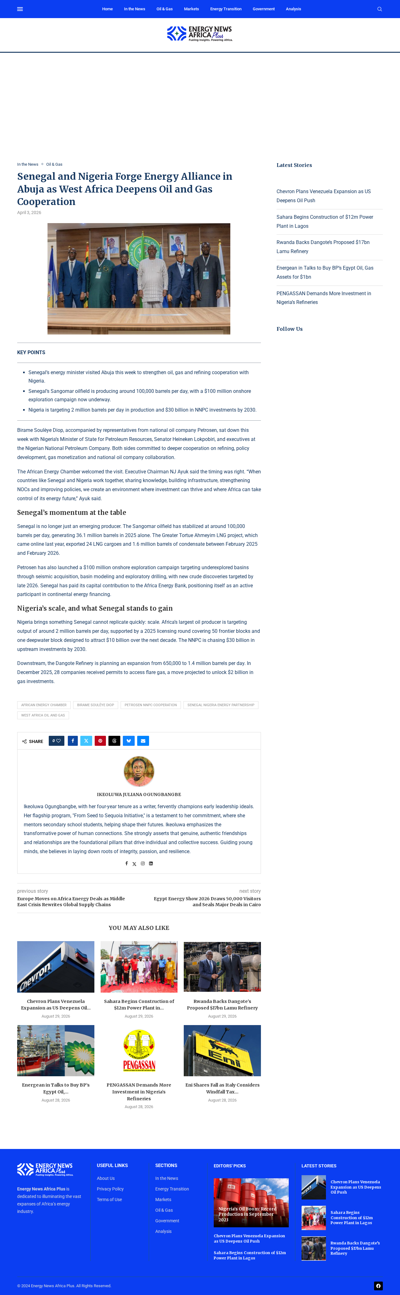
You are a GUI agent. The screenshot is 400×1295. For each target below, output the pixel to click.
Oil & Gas (165, 9)
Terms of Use (109, 1199)
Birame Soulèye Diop (95, 705)
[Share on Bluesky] (129, 741)
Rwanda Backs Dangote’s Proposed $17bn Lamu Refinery (355, 1248)
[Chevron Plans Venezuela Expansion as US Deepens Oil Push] (55, 966)
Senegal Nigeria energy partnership (221, 705)
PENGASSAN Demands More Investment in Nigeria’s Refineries (139, 1091)
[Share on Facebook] (73, 741)
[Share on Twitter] (86, 741)
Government (264, 9)
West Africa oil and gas (43, 715)
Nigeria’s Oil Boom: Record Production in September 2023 (247, 1214)
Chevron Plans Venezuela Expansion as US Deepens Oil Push (249, 1239)
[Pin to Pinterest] (100, 741)
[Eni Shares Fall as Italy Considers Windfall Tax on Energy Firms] (222, 1050)
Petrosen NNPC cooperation (151, 705)
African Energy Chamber (44, 705)
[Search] (380, 9)
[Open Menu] (20, 9)
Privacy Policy (110, 1189)
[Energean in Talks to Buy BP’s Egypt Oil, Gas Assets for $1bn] (55, 1050)
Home (107, 9)
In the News (134, 9)
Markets (191, 9)
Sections (166, 1165)
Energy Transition (226, 9)
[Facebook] (378, 1286)
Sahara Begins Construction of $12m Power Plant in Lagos (250, 1255)
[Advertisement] (200, 99)
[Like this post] (58, 741)
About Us (106, 1178)
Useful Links (112, 1165)
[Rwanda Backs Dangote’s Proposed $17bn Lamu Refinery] (222, 966)
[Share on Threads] (114, 741)
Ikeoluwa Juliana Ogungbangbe (139, 794)
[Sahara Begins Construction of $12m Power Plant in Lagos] (139, 966)
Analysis (293, 9)
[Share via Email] (143, 741)
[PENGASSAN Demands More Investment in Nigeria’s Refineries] (139, 1050)
